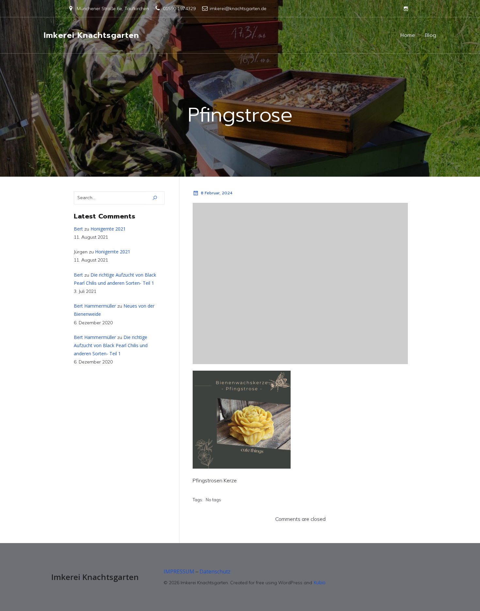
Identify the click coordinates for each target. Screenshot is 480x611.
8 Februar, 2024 (216, 193)
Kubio (319, 582)
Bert (78, 229)
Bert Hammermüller (95, 306)
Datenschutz (215, 571)
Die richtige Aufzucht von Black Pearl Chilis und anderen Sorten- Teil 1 (111, 345)
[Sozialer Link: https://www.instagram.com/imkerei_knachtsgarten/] (406, 8)
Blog (430, 35)
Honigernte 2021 (108, 229)
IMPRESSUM (179, 571)
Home (407, 35)
